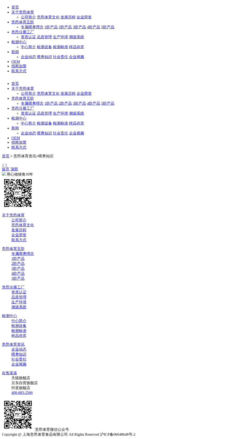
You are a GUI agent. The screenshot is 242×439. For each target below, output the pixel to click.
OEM (15, 62)
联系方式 (18, 71)
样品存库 (76, 47)
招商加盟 (18, 66)
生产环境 (60, 37)
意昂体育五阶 (22, 22)
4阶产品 (93, 27)
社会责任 (60, 57)
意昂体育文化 (48, 17)
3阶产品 (79, 27)
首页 (15, 7)
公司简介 (28, 17)
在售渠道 (9, 373)
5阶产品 (107, 27)
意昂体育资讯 (13, 344)
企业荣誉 (84, 17)
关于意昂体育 (22, 12)
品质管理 (44, 37)
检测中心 (18, 42)
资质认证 (28, 37)
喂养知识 (44, 57)
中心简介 (28, 47)
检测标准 (60, 47)
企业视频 (76, 57)
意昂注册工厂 (22, 32)
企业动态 (28, 57)
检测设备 (44, 47)
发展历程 (68, 17)
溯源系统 (76, 37)
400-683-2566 (22, 393)
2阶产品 (65, 27)
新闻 (15, 52)
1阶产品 (51, 27)
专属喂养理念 (32, 27)
